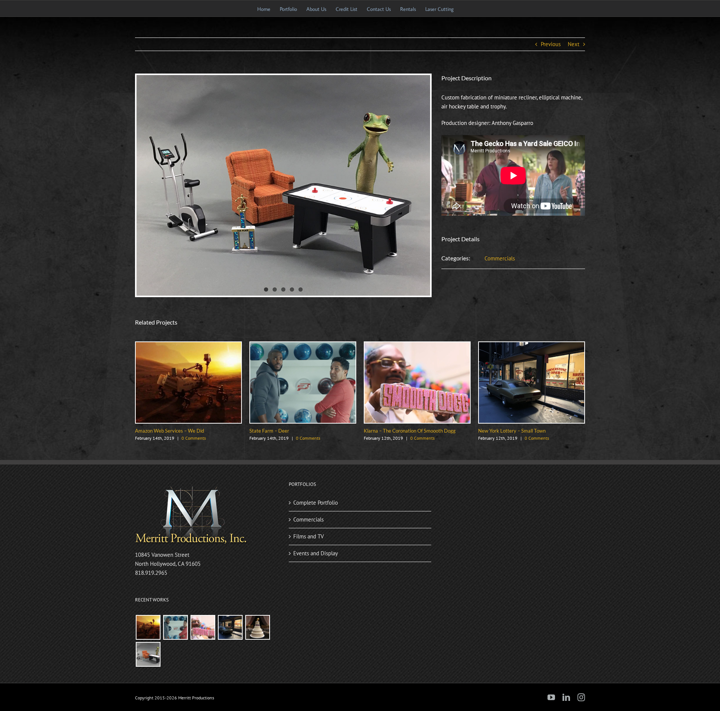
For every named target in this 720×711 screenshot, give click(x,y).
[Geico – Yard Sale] (148, 654)
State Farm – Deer (269, 431)
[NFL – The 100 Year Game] (257, 627)
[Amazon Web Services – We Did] (188, 345)
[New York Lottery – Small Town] (531, 345)
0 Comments (194, 438)
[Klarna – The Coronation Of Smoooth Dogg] (417, 345)
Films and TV (308, 536)
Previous (551, 44)
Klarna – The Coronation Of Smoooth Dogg (410, 431)
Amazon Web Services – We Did (169, 431)
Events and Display (315, 553)
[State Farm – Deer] (303, 345)
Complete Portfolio (315, 502)
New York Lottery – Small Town (512, 431)
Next (573, 44)
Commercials (499, 258)
